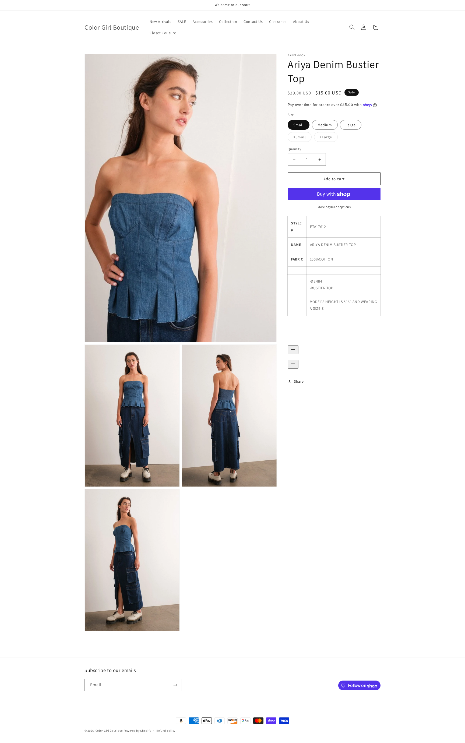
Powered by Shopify (137, 731)
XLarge (329, 138)
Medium (325, 124)
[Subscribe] (175, 685)
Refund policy (165, 731)
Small (298, 124)
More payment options (334, 207)
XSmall (302, 138)
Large (351, 124)
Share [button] (299, 381)
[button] (352, 27)
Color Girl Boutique (109, 731)
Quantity (294, 149)
